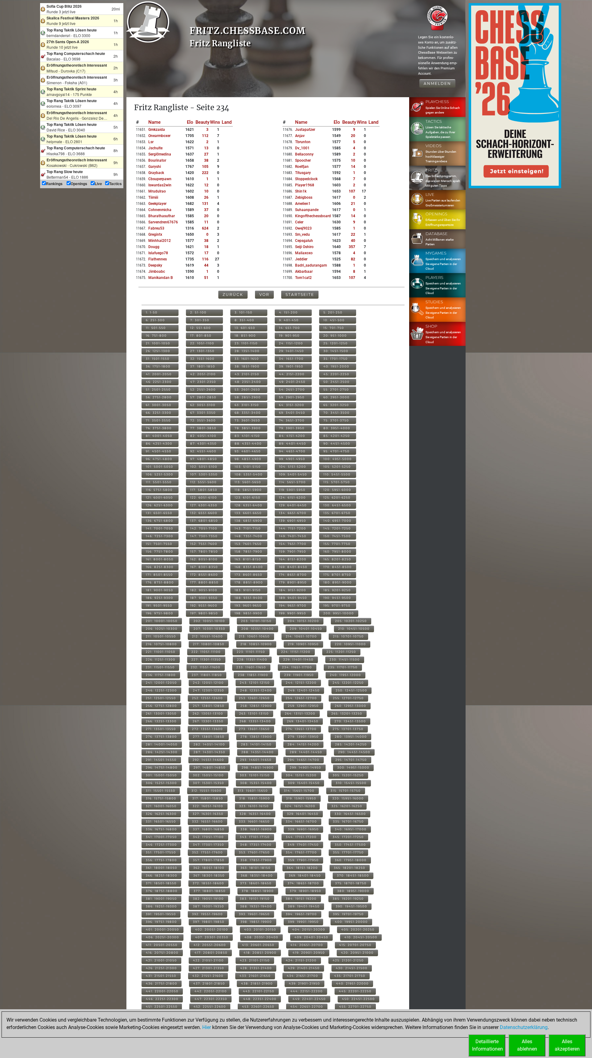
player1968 (304, 185)
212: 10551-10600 (207, 636)
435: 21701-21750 (349, 975)
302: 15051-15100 (208, 775)
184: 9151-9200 (292, 590)
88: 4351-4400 (248, 443)
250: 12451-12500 (351, 690)
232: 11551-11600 (205, 667)
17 (206, 253)
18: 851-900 (245, 335)
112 (205, 136)
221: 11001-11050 (160, 651)
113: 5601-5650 (248, 482)
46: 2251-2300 (159, 382)
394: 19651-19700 (301, 914)
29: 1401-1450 (291, 351)
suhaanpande (307, 210)
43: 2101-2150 (247, 374)
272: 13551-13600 (207, 729)
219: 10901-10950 (303, 644)
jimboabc (156, 271)
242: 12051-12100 (208, 682)
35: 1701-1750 (335, 358)
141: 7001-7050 (159, 528)
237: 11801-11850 (207, 675)
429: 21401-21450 (304, 968)
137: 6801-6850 (204, 520)
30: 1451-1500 (335, 351)
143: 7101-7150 (248, 528)
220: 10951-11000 (350, 644)
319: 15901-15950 (301, 798)
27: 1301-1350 (202, 351)
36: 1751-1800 (158, 366)
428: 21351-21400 (256, 968)
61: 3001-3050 (158, 405)
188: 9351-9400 (249, 598)
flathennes (157, 259)
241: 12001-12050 (161, 682)
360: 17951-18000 (351, 860)
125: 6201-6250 (337, 497)
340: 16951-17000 (351, 829)
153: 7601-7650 (248, 544)
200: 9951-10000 (338, 613)
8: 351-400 (244, 320)
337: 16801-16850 (208, 829)
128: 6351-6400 (248, 505)
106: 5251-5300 (159, 474)
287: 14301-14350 (209, 752)
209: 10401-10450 (306, 628)
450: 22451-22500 (358, 999)
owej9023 (303, 228)
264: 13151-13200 (300, 713)
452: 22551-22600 (210, 1006)
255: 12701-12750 (348, 698)
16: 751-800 (156, 335)
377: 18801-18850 (210, 891)
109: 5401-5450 (293, 474)
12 (206, 185)
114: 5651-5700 (292, 482)
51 (206, 278)
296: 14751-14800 (162, 767)
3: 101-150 (244, 312)
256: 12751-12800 (161, 705)
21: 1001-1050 (158, 343)
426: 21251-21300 (161, 968)
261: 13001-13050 (161, 713)
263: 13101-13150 (254, 713)
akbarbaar (304, 271)
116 (205, 259)
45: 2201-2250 (336, 374)
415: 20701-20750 (355, 945)
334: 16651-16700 (301, 821)
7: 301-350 (199, 320)
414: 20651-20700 (306, 945)
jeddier (301, 259)
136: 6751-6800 (159, 520)
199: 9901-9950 (292, 613)
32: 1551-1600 (202, 358)
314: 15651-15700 (299, 790)
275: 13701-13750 (348, 729)
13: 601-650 (245, 328)
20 (206, 216)
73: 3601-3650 (247, 420)
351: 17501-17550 (161, 852)
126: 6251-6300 (159, 505)
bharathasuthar (161, 216)
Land (227, 122)
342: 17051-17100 (208, 837)
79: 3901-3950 (292, 428)
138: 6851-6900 (248, 520)
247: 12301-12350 (208, 690)
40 (353, 241)
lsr (151, 142)
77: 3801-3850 (203, 428)
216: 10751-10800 (161, 644)
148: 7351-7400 (248, 536)
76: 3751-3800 (159, 428)
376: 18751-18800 (162, 891)
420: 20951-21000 (357, 952)
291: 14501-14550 (161, 759)
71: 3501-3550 (158, 420)
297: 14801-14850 (210, 767)
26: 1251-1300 (158, 351)
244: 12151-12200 (301, 682)
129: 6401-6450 (293, 505)
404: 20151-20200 (308, 929)
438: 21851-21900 (257, 983)
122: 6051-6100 (203, 497)
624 (205, 228)
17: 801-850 (201, 335)
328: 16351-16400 (255, 813)
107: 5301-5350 (204, 474)
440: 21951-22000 (352, 983)
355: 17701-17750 (348, 852)
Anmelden (437, 83)
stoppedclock (306, 179)
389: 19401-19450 (304, 906)
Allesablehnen (527, 1045)
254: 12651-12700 (301, 698)
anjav (300, 136)
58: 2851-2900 (248, 397)
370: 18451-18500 (353, 875)
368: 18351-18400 (257, 875)
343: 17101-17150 (255, 837)
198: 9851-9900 (248, 613)
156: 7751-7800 (159, 551)
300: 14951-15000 (353, 767)
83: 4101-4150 (247, 436)
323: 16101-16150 (254, 806)
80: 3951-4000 (336, 428)
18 (206, 247)
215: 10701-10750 (348, 636)
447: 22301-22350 (211, 999)
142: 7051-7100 (203, 528)
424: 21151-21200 (301, 960)
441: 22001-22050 (162, 991)
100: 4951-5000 (337, 459)
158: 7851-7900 (248, 551)
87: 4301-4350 (203, 443)
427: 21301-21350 (208, 968)
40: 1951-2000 (336, 366)
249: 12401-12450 (304, 690)
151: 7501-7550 (159, 544)
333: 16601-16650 (254, 821)
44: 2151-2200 (292, 374)
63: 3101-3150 (247, 405)
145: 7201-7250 (337, 528)
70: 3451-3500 (336, 412)
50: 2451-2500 (336, 382)
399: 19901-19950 (303, 921)
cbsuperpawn (159, 179)
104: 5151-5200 (292, 466)
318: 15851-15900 (254, 798)
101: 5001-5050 (159, 466)
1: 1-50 (152, 312)
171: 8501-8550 (159, 574)
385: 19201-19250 (348, 898)
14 (353, 166)
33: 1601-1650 (247, 358)
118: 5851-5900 (248, 490)
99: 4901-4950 (292, 459)
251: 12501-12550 (161, 698)
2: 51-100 (198, 312)
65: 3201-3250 (336, 405)
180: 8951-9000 (337, 582)
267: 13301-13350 (208, 721)
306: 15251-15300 (161, 783)
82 (353, 259)
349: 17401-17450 (303, 844)
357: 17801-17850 (208, 860)
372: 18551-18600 (208, 883)
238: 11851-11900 (253, 675)
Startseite (300, 294)
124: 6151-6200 (292, 497)
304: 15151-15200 (301, 775)
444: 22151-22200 (306, 991)
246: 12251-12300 (161, 690)
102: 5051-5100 (203, 466)
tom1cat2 (303, 278)
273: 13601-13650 (254, 729)
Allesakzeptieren (567, 1045)
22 (353, 234)
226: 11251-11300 (160, 659)
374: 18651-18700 (303, 883)
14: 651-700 (289, 328)
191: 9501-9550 (159, 605)
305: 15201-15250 (348, 775)
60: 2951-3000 (336, 397)
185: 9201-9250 (337, 590)
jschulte (155, 148)
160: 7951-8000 (337, 551)
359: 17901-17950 (303, 860)
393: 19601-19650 (254, 914)
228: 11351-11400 (252, 659)
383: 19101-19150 (255, 898)
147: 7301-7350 (204, 536)
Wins (215, 122)
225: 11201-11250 (341, 651)
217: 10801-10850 (208, 644)
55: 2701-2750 (336, 389)
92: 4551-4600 (203, 451)
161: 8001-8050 (160, 559)
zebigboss (303, 197)
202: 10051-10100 (209, 621)
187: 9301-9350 (204, 598)
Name (154, 122)
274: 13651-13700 (301, 729)
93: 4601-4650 (248, 451)
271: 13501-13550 (161, 729)
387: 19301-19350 (208, 906)
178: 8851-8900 (249, 582)
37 (206, 210)
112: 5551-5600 (203, 482)
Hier (206, 1027)
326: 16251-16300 (161, 813)
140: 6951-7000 (337, 520)
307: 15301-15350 (208, 783)
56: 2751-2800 (159, 397)
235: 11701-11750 (343, 667)
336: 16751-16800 (161, 829)
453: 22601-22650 (258, 1006)
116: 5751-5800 (159, 490)
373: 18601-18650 (256, 883)
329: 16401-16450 (303, 813)
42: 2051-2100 (203, 374)
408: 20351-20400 (261, 937)
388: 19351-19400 (256, 906)
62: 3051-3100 (203, 405)
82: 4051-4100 (203, 436)
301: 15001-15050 (161, 775)
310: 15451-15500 (351, 783)
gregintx (155, 234)
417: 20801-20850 (211, 952)
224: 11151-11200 (295, 651)
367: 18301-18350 (209, 875)
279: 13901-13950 (303, 736)
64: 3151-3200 (291, 405)
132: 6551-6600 (203, 513)
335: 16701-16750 (348, 821)
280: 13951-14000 (351, 736)
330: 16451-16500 (350, 813)
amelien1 (302, 203)
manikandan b (160, 278)
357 (352, 247)
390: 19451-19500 (351, 906)
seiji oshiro (304, 247)
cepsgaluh (304, 241)
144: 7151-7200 (292, 528)
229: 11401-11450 (298, 659)
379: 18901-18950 (305, 891)
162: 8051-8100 (204, 559)
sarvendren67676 (163, 222)
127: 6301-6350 (203, 505)
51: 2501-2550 (158, 389)
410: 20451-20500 (360, 937)
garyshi (154, 166)
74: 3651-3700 (292, 420)
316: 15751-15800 (161, 798)
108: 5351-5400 (249, 474)
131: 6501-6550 (159, 513)
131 (205, 203)
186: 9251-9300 (159, 598)
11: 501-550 (156, 328)
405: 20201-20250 (358, 929)
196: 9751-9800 (159, 613)
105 (205, 166)
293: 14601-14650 (256, 759)
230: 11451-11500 (345, 659)
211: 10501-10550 (161, 636)
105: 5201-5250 (337, 466)
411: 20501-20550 (162, 945)
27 (206, 154)
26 (206, 197)
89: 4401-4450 (292, 443)
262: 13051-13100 (208, 713)
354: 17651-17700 (301, 852)
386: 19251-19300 (161, 906)
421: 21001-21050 (161, 960)
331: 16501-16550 (161, 821)
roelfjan (302, 166)
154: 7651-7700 (292, 544)
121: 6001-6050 (159, 497)
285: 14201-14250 (351, 744)
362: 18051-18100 (208, 867)
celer (299, 222)
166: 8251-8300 (160, 567)
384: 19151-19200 (301, 898)
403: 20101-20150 (260, 929)
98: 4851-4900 (248, 459)
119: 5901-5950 (292, 490)
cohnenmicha (159, 210)
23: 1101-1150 (246, 343)
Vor (264, 294)
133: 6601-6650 (248, 513)
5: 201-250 (333, 312)
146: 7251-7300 (159, 536)
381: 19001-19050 (161, 898)
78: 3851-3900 (248, 428)
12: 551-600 (200, 328)
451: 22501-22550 (162, 1006)
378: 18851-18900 (258, 891)
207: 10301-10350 (209, 628)
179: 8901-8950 (293, 582)
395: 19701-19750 (348, 914)
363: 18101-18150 (255, 867)
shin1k (300, 191)
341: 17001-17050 (161, 837)
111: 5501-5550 (159, 482)
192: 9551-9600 (203, 605)
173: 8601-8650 (248, 574)
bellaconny (304, 154)
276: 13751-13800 (161, 736)
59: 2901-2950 (292, 397)
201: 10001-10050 (162, 621)
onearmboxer (159, 136)
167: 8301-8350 (204, 567)
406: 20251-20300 (162, 937)
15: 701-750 (333, 328)
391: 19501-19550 (161, 914)
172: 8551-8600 (204, 574)
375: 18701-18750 (351, 883)
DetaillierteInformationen (487, 1045)
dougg (153, 247)
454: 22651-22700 (306, 1006)
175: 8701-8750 (337, 574)
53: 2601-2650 (247, 389)
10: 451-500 (334, 320)
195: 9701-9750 (337, 605)
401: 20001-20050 (162, 929)
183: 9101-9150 (248, 590)
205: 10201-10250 (351, 621)
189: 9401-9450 (293, 598)
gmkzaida (156, 129)
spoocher (303, 160)
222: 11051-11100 (206, 651)
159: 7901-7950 (292, 551)
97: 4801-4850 (203, 459)
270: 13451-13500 (350, 721)
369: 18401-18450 (305, 875)
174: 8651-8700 (293, 574)
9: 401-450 (289, 320)
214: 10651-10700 (301, 636)
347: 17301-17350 (208, 844)
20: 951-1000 (335, 335)
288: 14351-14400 (257, 752)
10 (206, 191)
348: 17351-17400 (256, 844)
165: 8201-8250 (337, 559)
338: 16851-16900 (256, 829)
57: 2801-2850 (203, 397)
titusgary (303, 173)
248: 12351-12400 (256, 690)
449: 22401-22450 (309, 999)
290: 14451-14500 (354, 752)
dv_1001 (302, 148)
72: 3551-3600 (203, 420)
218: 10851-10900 (256, 644)
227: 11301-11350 (206, 659)
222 (205, 173)
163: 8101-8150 (248, 559)
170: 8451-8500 (337, 567)
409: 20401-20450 (311, 937)
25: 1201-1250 (335, 343)
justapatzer (305, 129)
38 (206, 160)
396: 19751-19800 (161, 921)
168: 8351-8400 (249, 567)
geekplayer (157, 203)
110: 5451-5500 (337, 474)
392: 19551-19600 (207, 914)
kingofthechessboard (313, 216)
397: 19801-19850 (208, 921)
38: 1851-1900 (247, 366)
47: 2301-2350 (203, 382)
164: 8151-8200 (292, 559)
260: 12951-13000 (350, 705)
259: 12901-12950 (303, 705)
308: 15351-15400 (256, 783)
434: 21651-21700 (302, 975)
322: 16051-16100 (208, 806)
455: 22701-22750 (355, 1006)
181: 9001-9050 (159, 590)
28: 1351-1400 (247, 351)
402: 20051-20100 (211, 929)
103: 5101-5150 (248, 466)
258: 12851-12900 (256, 705)
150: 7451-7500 (337, 536)
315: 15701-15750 (346, 790)
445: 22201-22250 (355, 991)
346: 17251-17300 (161, 844)
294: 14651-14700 (303, 759)
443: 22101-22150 (258, 991)
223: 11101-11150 (251, 651)
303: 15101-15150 (255, 775)
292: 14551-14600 (208, 759)
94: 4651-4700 (292, 451)
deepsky (155, 265)
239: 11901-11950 (299, 675)
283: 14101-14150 (256, 744)
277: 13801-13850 (208, 736)
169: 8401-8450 (293, 567)
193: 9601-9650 (248, 605)
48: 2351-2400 (248, 382)
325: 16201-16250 (346, 806)
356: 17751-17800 (161, 860)
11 (206, 222)
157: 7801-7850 (204, 551)
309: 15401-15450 (304, 783)
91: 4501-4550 (158, 451)
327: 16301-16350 (208, 813)
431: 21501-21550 (161, 975)
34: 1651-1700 (291, 358)
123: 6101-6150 (248, 497)
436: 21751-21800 (161, 983)
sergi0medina (159, 154)
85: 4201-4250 (336, 436)
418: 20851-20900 (260, 952)
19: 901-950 (289, 335)
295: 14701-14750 (351, 759)
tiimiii (153, 197)
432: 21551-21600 (208, 975)
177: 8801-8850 (204, 582)
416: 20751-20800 (162, 952)
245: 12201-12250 (348, 682)
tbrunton (302, 142)
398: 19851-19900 (256, 921)
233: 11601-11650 (251, 667)
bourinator (157, 160)
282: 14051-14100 (209, 744)
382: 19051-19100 (208, 898)
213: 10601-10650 (254, 636)
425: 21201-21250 (348, 960)
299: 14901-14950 (305, 767)
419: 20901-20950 (309, 952)
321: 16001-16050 (161, 806)
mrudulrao (157, 191)
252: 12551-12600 (207, 698)
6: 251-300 (155, 320)
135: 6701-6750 (337, 513)
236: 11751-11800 (161, 675)
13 (206, 148)
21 (353, 203)
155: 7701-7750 (337, 544)
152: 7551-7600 (203, 544)
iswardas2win (159, 185)
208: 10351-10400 (257, 628)
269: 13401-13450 (303, 721)
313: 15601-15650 (253, 790)
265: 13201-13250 (346, 713)
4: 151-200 (288, 312)
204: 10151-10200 (303, 621)
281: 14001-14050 (162, 744)
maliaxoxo (304, 253)
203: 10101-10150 (256, 621)
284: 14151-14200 (303, 744)
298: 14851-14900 (258, 767)
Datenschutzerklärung (524, 1027)
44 (206, 265)
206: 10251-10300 (162, 628)
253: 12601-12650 (254, 698)
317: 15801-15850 (207, 798)
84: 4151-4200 (292, 436)
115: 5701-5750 (336, 482)
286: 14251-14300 (162, 752)
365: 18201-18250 (349, 867)
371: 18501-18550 (161, 883)
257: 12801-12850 (208, 705)
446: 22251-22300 (162, 999)
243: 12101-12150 (255, 682)
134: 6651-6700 (292, 513)
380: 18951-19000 (353, 891)
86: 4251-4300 (159, 443)
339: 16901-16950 (303, 829)
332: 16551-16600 (207, 821)
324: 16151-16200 (300, 806)
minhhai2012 (159, 241)
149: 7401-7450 (292, 536)
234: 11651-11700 (297, 667)
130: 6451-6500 (337, 505)
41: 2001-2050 (159, 374)
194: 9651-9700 (292, 605)
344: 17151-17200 (301, 837)
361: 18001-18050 (161, 867)
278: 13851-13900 (256, 736)
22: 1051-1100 (202, 343)
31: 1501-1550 (158, 358)
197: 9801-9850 (204, 613)
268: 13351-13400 (255, 721)
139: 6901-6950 (292, 520)
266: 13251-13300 (161, 721)
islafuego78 (158, 253)
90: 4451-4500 (336, 443)
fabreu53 (156, 228)
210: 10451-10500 (354, 628)
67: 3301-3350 (203, 412)
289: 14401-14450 (306, 752)
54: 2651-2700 (292, 389)
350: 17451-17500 (350, 844)
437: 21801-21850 (209, 983)
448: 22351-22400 (260, 999)
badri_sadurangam (311, 265)
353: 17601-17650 (254, 852)
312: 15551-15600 (206, 790)
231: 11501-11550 (160, 667)
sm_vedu (302, 234)
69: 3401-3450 (292, 412)
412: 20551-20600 (210, 945)
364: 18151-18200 (302, 867)
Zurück (233, 294)
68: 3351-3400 (248, 412)
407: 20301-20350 (211, 937)
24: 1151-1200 (291, 343)
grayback (156, 173)
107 (352, 191)
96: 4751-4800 (159, 459)
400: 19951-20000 (351, 921)
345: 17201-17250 (348, 837)
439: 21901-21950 (304, 983)
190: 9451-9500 (337, 598)
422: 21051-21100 (208, 960)
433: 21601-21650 (255, 975)
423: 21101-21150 (255, 960)
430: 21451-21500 (352, 968)
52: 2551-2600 (203, 389)
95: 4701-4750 (336, 451)
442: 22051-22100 (211, 991)
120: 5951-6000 (337, 490)
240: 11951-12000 (345, 675)
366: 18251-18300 (161, 875)
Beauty (202, 122)
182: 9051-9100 (203, 590)
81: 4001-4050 (159, 436)
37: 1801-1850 (202, 366)
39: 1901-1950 (291, 366)
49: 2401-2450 (292, 382)
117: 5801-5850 (203, 490)
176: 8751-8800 (160, 582)
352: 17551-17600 (207, 852)
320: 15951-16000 (348, 798)
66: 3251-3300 (158, 412)
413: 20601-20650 (258, 945)
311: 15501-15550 (160, 790)
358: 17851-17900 (256, 860)
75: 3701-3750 (336, 420)
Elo (190, 122)
